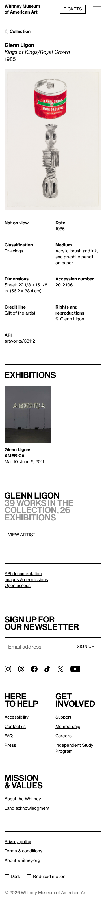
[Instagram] (8, 669)
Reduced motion (49, 876)
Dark (15, 876)
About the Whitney (23, 798)
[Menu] (97, 9)
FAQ (9, 735)
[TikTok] (47, 669)
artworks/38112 (20, 340)
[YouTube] (75, 669)
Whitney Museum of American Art (22, 8)
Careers (63, 735)
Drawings (14, 250)
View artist (21, 534)
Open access (18, 585)
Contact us (15, 726)
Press (10, 745)
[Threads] (21, 669)
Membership (67, 726)
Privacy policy (18, 841)
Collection (20, 31)
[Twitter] (60, 669)
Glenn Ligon (19, 45)
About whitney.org (22, 860)
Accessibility (17, 716)
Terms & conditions (23, 850)
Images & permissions (26, 579)
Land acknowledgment (27, 808)
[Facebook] (34, 669)
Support (63, 716)
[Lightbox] (53, 139)
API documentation (23, 573)
